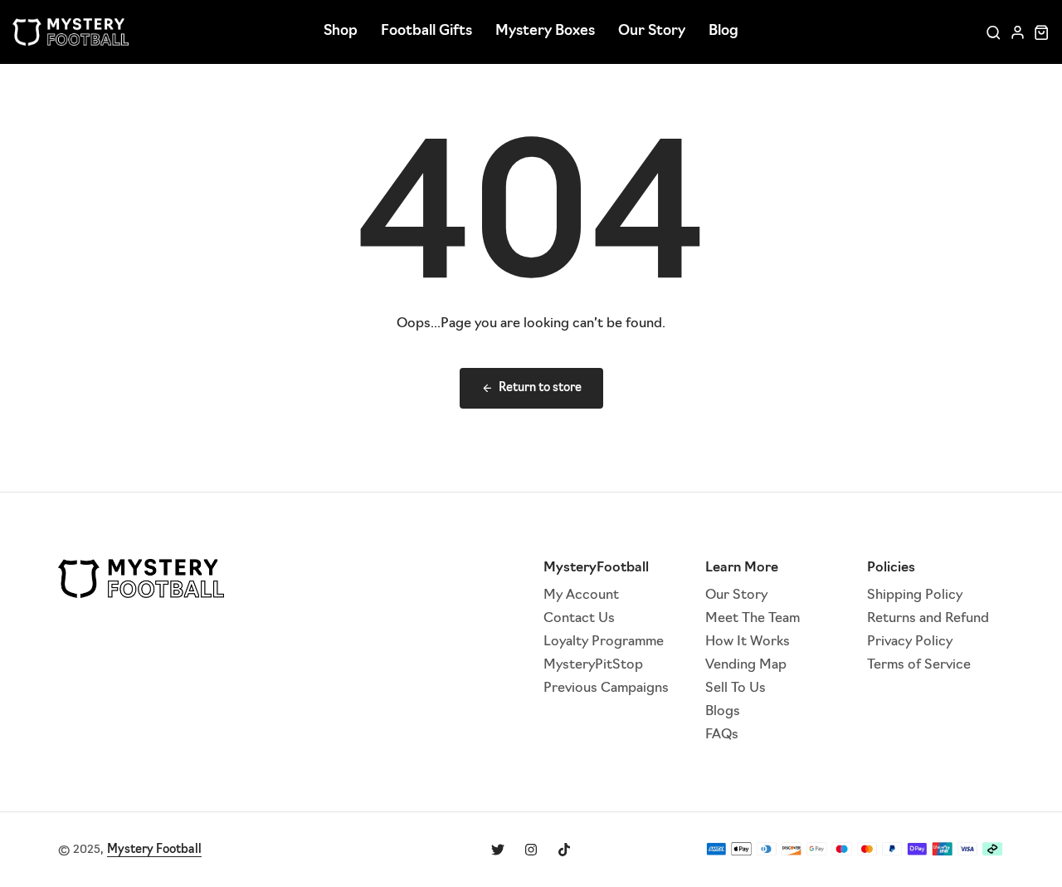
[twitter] (497, 849)
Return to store (540, 388)
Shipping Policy (914, 595)
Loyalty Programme (603, 642)
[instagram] (531, 849)
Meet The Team (752, 618)
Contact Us (579, 618)
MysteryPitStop (593, 665)
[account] (1017, 32)
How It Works (747, 642)
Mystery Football (154, 850)
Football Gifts (426, 31)
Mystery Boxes (545, 31)
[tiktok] (564, 849)
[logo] (70, 32)
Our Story (651, 31)
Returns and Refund (928, 618)
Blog (723, 31)
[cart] (1042, 32)
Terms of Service (919, 665)
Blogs (722, 711)
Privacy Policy (909, 642)
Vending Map (746, 665)
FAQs (721, 735)
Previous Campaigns (606, 688)
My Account (581, 595)
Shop (341, 31)
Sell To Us (735, 688)
